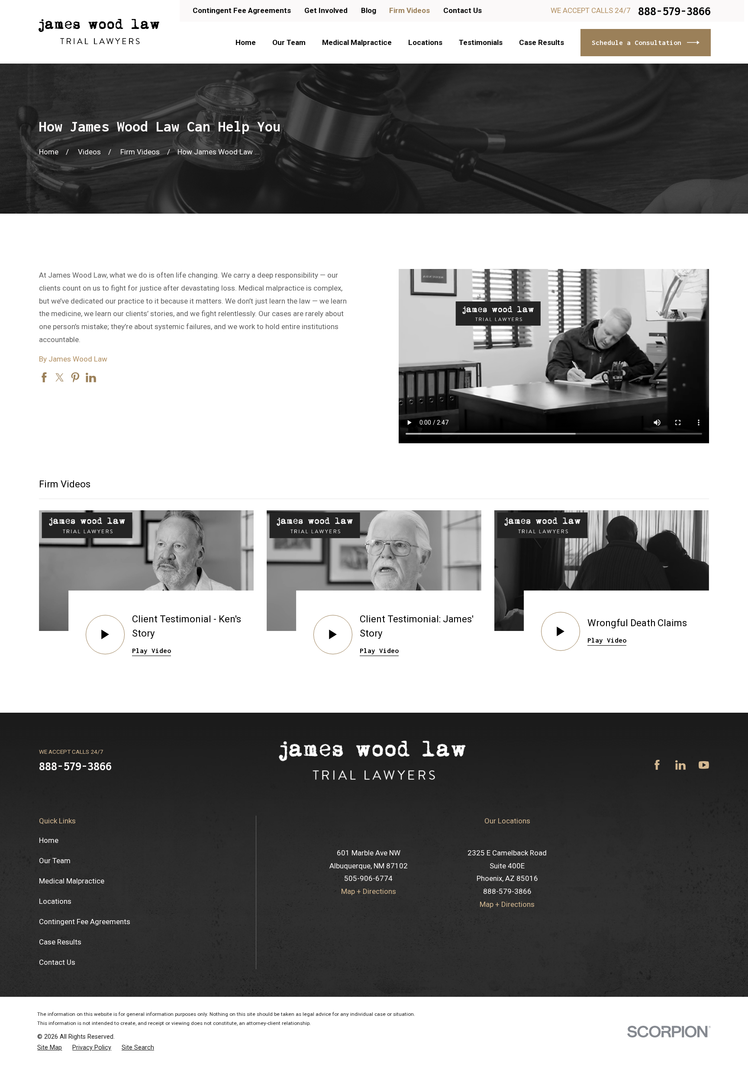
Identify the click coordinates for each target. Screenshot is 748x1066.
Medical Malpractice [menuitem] (357, 42)
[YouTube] (704, 765)
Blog (368, 10)
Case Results (60, 942)
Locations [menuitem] (425, 42)
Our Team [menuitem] (289, 42)
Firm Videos (409, 10)
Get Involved (326, 10)
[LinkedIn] (680, 765)
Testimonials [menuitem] (481, 42)
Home (48, 840)
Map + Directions (368, 891)
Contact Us (462, 10)
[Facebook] (657, 765)
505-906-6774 (368, 878)
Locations (55, 901)
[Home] (98, 31)
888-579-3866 (674, 11)
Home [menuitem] (245, 42)
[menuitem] (49, 1047)
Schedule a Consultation (636, 42)
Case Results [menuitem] (541, 42)
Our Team (55, 860)
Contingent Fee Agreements (242, 10)
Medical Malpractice (71, 881)
